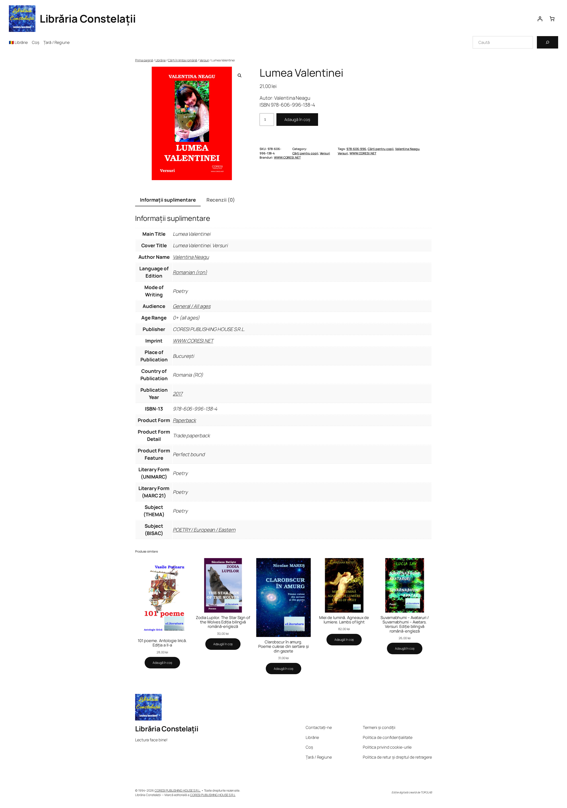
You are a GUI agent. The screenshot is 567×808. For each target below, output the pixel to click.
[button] (240, 76)
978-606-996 (356, 149)
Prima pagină (144, 60)
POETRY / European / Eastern (204, 529)
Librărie (160, 60)
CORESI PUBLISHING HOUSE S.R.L (212, 795)
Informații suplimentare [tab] (168, 200)
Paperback (184, 420)
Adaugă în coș (297, 119)
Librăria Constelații (88, 18)
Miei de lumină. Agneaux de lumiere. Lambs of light (344, 619)
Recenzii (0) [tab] (220, 200)
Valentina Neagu (407, 149)
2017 (178, 393)
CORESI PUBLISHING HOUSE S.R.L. (178, 790)
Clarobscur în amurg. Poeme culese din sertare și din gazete (283, 646)
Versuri (204, 60)
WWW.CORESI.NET (363, 153)
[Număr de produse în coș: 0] (552, 19)
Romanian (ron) (190, 272)
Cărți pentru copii (305, 153)
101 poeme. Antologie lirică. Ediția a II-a (162, 642)
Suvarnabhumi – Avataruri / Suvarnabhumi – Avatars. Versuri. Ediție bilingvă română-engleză (405, 624)
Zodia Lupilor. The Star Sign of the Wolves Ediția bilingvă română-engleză (223, 622)
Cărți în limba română (182, 60)
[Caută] (547, 42)
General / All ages (191, 306)
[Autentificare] (540, 19)
